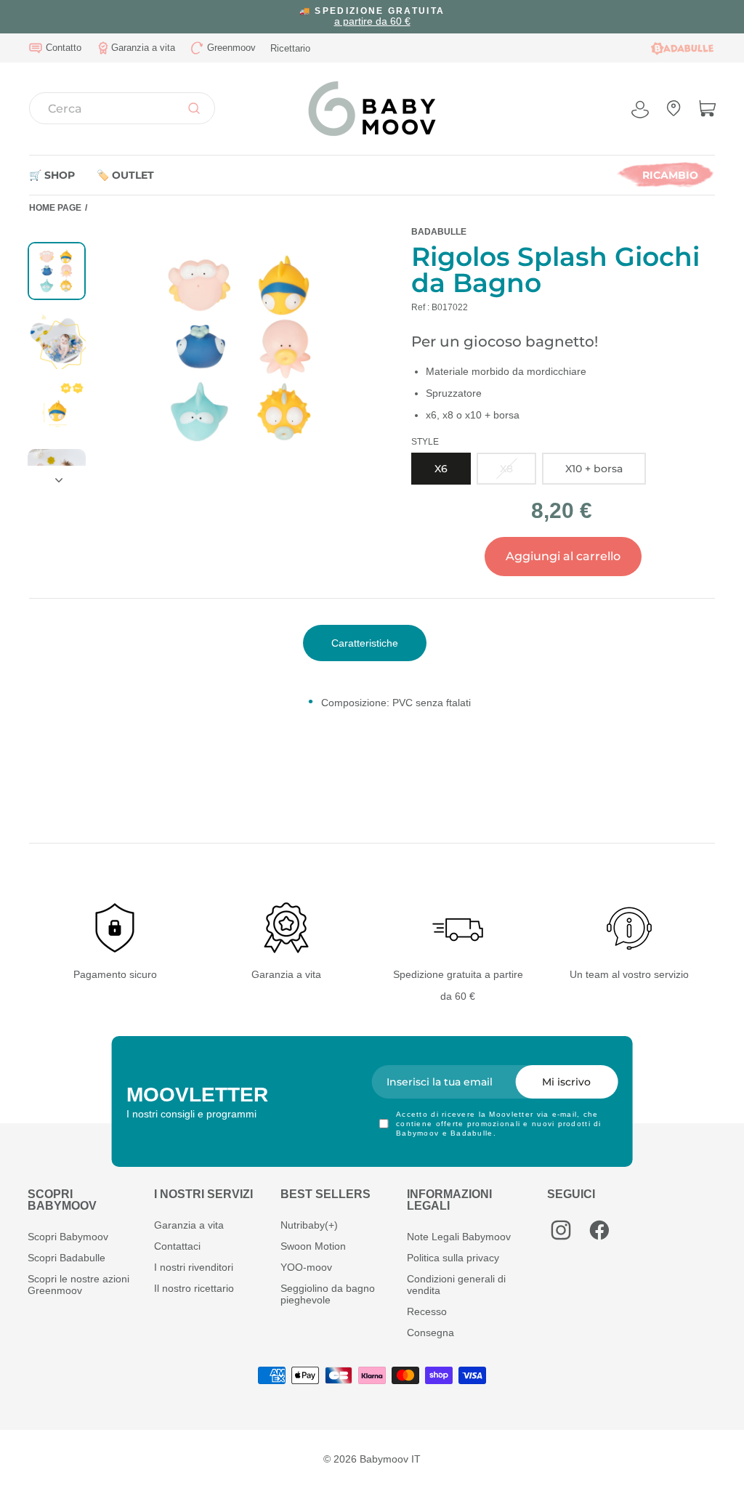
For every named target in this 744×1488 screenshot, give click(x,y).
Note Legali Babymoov (459, 1236)
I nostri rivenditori (193, 1267)
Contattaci (177, 1246)
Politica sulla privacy (453, 1257)
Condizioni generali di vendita (456, 1284)
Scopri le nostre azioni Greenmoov (78, 1284)
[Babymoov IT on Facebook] (599, 1230)
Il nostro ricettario (194, 1288)
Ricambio (670, 175)
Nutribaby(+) (309, 1225)
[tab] (364, 643)
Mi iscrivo (566, 1081)
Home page (55, 208)
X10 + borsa (594, 468)
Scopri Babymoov (68, 1236)
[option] (372, 16)
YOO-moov (306, 1267)
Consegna (430, 1332)
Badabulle (438, 232)
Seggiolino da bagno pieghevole (327, 1294)
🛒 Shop (52, 175)
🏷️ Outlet (125, 175)
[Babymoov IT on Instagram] (561, 1230)
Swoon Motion (313, 1246)
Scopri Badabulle (66, 1257)
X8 (506, 468)
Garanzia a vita (189, 1225)
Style (425, 441)
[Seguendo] (57, 475)
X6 (441, 468)
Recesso (427, 1311)
